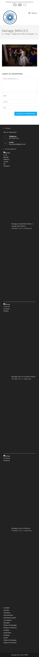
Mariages (7, 623)
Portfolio (6, 630)
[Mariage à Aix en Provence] (7, 529)
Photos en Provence (10, 628)
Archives (6, 610)
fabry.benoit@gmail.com (17, 144)
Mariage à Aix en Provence (21, 528)
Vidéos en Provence (10, 643)
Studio (6, 638)
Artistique (7, 613)
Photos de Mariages (10, 625)
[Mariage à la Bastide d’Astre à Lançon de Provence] (7, 226)
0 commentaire (27, 228)
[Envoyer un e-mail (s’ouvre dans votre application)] (24, 5)
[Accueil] (2, 34)
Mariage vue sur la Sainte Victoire (23, 377)
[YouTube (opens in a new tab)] (19, 5)
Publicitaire (7, 633)
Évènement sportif (10, 618)
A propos (7, 608)
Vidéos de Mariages (10, 640)
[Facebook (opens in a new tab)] (15, 5)
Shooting (6, 635)
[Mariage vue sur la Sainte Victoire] (7, 377)
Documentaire (8, 615)
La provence (8, 620)
